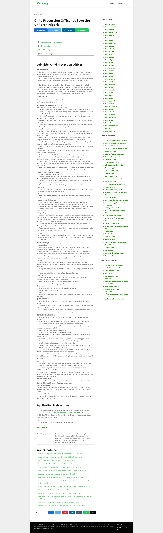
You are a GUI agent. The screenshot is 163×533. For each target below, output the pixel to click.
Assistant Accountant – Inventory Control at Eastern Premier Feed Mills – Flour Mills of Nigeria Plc (64, 482)
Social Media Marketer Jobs (114, 253)
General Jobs (109, 173)
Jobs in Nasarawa (110, 68)
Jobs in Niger (109, 65)
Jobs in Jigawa (110, 84)
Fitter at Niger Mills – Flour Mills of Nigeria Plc (53, 490)
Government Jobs (111, 176)
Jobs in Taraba (110, 46)
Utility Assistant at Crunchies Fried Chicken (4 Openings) (57, 460)
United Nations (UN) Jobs (113, 268)
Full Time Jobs (45, 46)
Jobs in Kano (109, 38)
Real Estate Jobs (110, 234)
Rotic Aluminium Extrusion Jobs (115, 242)
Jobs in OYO (109, 54)
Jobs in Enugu (109, 93)
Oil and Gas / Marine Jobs (113, 215)
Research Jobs (110, 239)
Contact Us (121, 3)
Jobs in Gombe (110, 90)
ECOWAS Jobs (110, 279)
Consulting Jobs (110, 159)
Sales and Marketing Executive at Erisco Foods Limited (56, 474)
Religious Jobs (110, 237)
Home (35, 14)
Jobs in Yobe (109, 40)
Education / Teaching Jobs (114, 165)
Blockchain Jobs (110, 151)
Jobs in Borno (109, 35)
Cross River (42, 50)
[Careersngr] (43, 3)
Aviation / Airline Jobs (112, 146)
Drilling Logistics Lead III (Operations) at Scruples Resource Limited (60, 493)
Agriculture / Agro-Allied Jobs (115, 143)
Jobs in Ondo (109, 57)
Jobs (40, 14)
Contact (125, 527)
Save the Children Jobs (113, 286)
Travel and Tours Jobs (112, 256)
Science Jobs (109, 248)
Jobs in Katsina (110, 79)
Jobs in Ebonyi (110, 101)
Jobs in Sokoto (110, 49)
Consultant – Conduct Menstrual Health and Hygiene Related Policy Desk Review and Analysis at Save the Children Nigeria (65, 498)
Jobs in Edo (109, 98)
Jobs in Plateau (110, 51)
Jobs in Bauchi (110, 115)
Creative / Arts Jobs (112, 162)
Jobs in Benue (109, 109)
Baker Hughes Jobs (111, 276)
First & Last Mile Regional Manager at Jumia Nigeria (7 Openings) (60, 502)
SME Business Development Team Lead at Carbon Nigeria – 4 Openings (62, 470)
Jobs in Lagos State (111, 27)
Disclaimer (120, 530)
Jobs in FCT (109, 128)
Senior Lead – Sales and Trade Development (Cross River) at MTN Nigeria (62, 506)
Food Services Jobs (111, 171)
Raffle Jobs (109, 231)
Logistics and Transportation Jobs (116, 200)
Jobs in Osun (109, 62)
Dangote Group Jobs (112, 270)
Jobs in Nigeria (110, 24)
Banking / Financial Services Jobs (116, 149)
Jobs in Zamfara (110, 43)
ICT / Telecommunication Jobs (115, 184)
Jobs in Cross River (111, 106)
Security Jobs (109, 250)
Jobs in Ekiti (109, 95)
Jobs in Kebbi (109, 76)
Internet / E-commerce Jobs (114, 190)
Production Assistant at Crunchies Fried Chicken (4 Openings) (58, 464)
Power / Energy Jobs (112, 223)
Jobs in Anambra (110, 117)
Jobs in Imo (109, 87)
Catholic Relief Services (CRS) (115, 299)
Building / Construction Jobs (114, 154)
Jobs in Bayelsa (110, 112)
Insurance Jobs (110, 187)
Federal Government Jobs (114, 265)
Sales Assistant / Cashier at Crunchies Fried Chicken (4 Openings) (60, 457)
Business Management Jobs (114, 157)
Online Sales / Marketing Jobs (115, 218)
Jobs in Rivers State (111, 32)
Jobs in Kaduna (110, 82)
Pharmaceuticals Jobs (112, 221)
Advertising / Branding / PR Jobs (116, 140)
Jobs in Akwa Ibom (111, 125)
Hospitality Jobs (110, 181)
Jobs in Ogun (109, 60)
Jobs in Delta (109, 104)
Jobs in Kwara (109, 71)
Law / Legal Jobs (110, 197)
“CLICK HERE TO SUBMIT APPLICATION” (68, 413)
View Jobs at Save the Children (50, 42)
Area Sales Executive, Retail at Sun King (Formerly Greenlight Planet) (61, 477)
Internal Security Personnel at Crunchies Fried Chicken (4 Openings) (60, 454)
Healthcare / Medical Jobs (114, 179)
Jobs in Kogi (109, 73)
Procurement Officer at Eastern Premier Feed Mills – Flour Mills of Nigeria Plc (64, 486)
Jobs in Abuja (109, 30)
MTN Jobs (108, 273)
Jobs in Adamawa (111, 123)
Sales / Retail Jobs (111, 245)
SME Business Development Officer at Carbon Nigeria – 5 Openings (60, 467)
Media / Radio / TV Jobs (113, 208)
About (112, 3)
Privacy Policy (121, 525)
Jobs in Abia (109, 120)
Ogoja (49, 50)
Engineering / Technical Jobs (114, 168)
